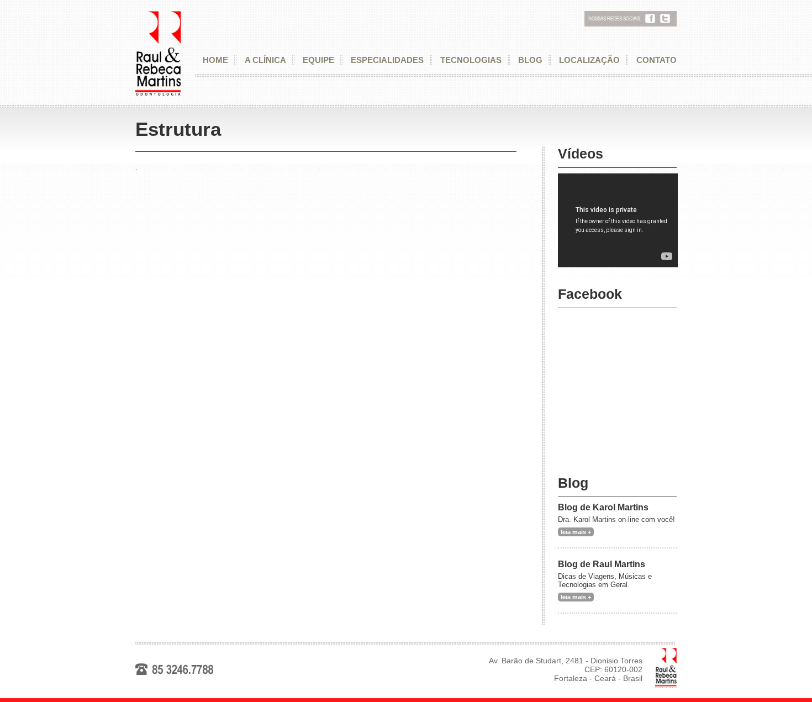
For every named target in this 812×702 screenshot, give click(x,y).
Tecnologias (471, 60)
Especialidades (387, 60)
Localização (589, 60)
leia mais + (576, 532)
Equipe (318, 60)
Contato (656, 60)
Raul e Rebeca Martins (158, 53)
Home (215, 60)
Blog (530, 60)
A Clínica (265, 60)
